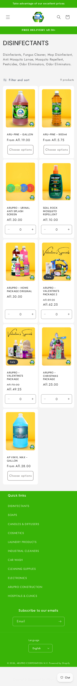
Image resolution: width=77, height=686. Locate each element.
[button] (8, 17)
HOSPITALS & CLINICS (22, 596)
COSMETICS (16, 533)
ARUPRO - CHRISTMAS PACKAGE (50, 376)
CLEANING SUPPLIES (22, 569)
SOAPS (12, 515)
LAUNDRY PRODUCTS (22, 542)
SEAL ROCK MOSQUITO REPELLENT (50, 211)
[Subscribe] (60, 621)
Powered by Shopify (59, 663)
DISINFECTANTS (18, 506)
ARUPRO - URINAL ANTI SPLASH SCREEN (18, 211)
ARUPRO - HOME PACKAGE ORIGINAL (19, 289)
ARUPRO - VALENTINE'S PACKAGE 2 (51, 291)
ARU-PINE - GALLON (20, 134)
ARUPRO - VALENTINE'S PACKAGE (15, 376)
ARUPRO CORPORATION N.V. (32, 663)
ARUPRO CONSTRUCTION (25, 587)
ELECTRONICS (17, 578)
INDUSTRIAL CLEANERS (23, 551)
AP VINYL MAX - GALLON (17, 459)
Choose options (20, 149)
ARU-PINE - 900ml (55, 134)
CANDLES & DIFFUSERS (23, 524)
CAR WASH (15, 560)
